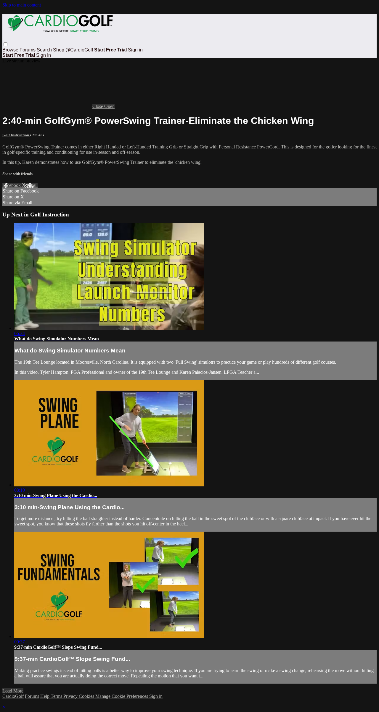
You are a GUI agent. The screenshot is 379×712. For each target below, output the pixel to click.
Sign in (135, 49)
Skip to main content (21, 4)
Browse (11, 49)
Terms (57, 696)
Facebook (12, 185)
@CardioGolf (79, 49)
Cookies (87, 696)
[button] (5, 44)
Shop (58, 49)
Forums (28, 49)
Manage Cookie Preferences (122, 696)
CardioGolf (13, 696)
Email (32, 185)
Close (98, 106)
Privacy (71, 696)
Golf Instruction (16, 135)
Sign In (43, 55)
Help (45, 696)
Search (45, 49)
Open (109, 106)
